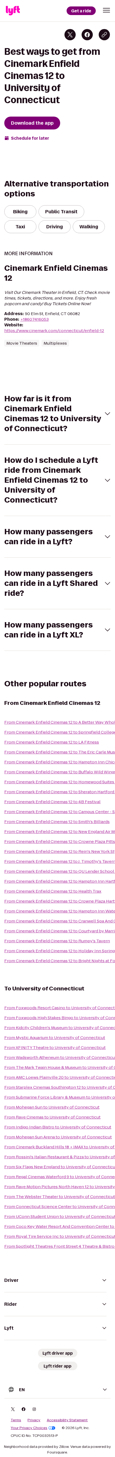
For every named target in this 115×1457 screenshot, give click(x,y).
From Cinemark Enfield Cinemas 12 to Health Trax (52, 891)
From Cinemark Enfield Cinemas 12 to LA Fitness (51, 742)
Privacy (34, 1420)
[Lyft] (12, 10)
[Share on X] (70, 34)
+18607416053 (34, 319)
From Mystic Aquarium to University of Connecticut (54, 1037)
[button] (106, 10)
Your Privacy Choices (29, 1428)
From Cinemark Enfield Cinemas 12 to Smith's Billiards (57, 821)
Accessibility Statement (67, 1420)
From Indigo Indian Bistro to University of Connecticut (57, 1127)
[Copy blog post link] (104, 34)
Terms (16, 1420)
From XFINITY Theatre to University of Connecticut (55, 1047)
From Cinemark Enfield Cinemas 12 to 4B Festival (52, 802)
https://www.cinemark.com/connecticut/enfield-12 (54, 330)
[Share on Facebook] (87, 34)
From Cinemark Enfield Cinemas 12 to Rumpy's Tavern (57, 941)
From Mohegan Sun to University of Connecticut (51, 1107)
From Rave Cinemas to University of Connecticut (52, 1117)
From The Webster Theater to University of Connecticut (59, 1196)
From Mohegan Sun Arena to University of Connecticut (58, 1137)
